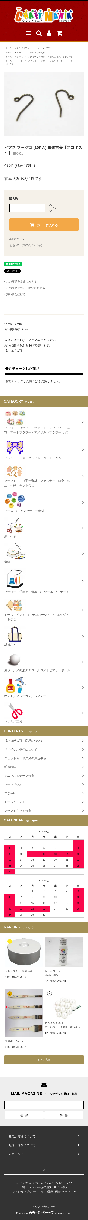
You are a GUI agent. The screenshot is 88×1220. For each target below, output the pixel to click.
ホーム (8, 48)
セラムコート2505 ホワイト (54, 973)
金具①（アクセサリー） (28, 48)
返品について (17, 239)
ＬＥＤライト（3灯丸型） (20, 970)
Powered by (22, 1213)
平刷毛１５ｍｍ (14, 1041)
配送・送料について (59, 1183)
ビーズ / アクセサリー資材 (30, 52)
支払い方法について (36, 1183)
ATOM (72, 1191)
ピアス (48, 48)
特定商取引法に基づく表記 (25, 245)
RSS (64, 1191)
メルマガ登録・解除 (49, 1191)
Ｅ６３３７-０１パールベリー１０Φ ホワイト (62, 1025)
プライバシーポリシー (24, 1191)
